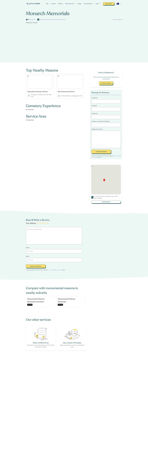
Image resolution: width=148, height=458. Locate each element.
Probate (60, 3)
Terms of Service (94, 157)
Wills (47, 3)
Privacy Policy (116, 155)
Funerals (53, 3)
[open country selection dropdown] (118, 4)
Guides (79, 3)
